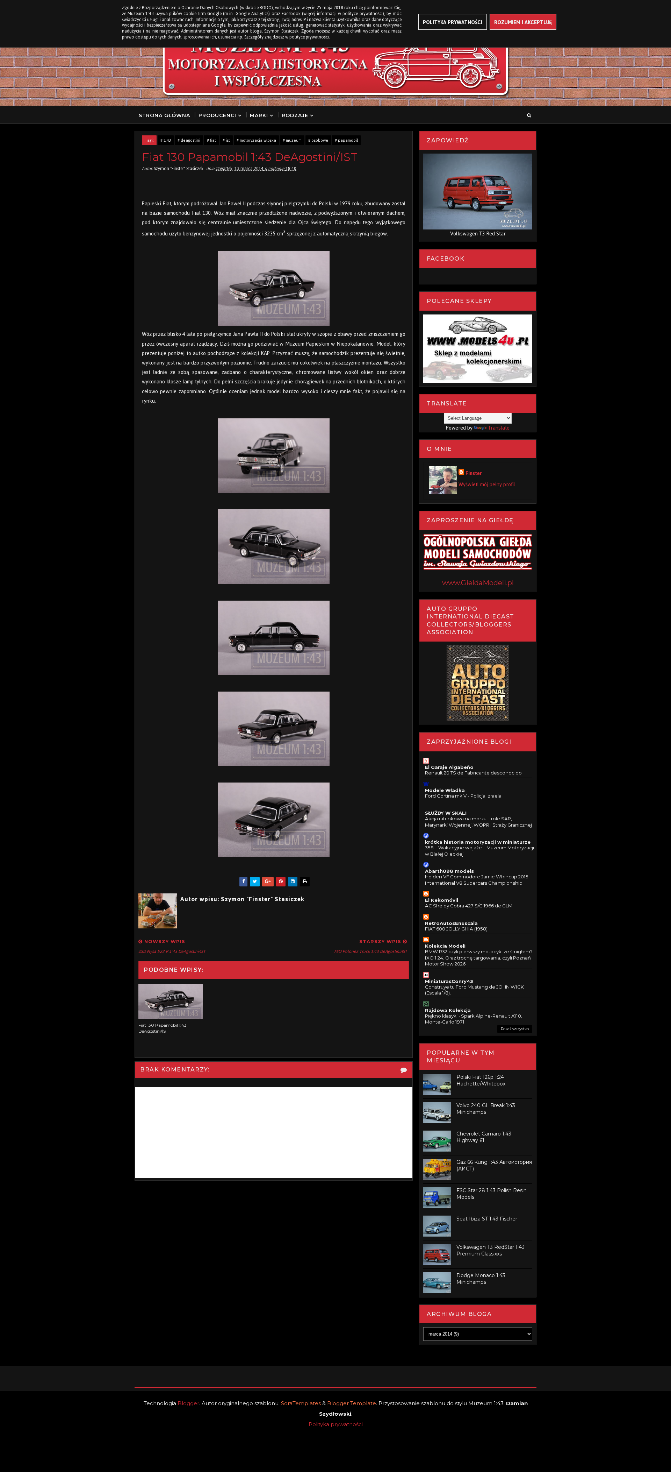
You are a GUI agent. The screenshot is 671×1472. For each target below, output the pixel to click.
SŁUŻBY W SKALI (446, 813)
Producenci (217, 115)
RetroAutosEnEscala (451, 923)
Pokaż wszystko (515, 1029)
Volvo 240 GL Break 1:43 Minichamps (485, 1109)
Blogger (188, 1403)
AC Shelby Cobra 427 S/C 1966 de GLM (468, 905)
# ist (226, 140)
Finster (474, 473)
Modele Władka (445, 790)
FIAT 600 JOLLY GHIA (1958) (456, 929)
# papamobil (346, 140)
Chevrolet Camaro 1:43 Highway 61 (483, 1137)
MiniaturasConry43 (449, 981)
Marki (259, 115)
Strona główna (164, 115)
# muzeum (292, 140)
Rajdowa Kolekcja (448, 1010)
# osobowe (318, 140)
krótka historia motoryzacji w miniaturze (478, 842)
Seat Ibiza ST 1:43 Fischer (486, 1219)
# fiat (211, 140)
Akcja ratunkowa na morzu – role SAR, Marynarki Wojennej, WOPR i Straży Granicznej (478, 821)
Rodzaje (295, 115)
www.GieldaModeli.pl (478, 583)
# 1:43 (165, 140)
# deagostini (189, 140)
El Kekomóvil (441, 900)
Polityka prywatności (336, 1424)
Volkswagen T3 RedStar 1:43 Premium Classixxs (490, 1250)
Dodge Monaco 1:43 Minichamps (480, 1279)
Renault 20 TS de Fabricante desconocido (473, 773)
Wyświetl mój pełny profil (487, 484)
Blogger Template (351, 1403)
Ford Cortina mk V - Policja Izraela (463, 796)
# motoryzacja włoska (256, 140)
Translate (499, 428)
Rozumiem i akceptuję (523, 22)
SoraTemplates (301, 1403)
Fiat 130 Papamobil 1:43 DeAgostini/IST (162, 1028)
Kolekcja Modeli (445, 946)
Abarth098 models (449, 871)
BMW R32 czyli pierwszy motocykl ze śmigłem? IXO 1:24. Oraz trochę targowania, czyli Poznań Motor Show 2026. (479, 958)
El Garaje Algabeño (449, 767)
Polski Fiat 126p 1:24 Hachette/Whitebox (480, 1080)
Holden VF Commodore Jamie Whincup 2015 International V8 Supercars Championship (476, 879)
